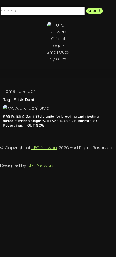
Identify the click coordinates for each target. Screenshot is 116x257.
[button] (58, 73)
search (94, 10)
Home (9, 91)
